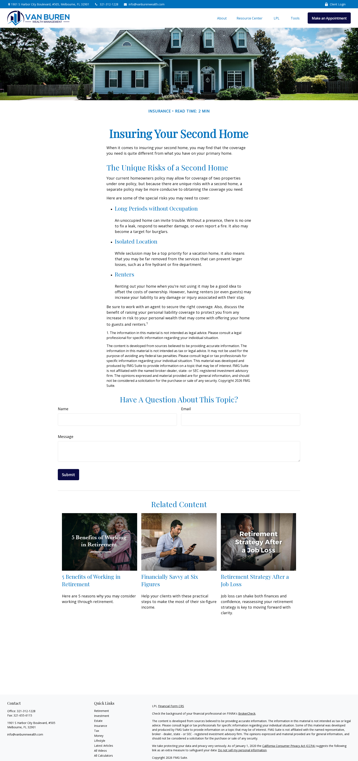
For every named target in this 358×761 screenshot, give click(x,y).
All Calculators (103, 755)
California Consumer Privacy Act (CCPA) (288, 746)
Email (186, 408)
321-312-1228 (109, 4)
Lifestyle (99, 741)
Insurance (100, 726)
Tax (96, 731)
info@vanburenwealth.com (146, 4)
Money (98, 736)
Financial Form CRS (171, 706)
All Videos (100, 751)
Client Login (338, 4)
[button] (222, 18)
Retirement (101, 711)
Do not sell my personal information (242, 750)
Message (65, 436)
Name (63, 408)
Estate (98, 721)
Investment (101, 716)
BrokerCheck (246, 713)
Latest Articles (103, 746)
